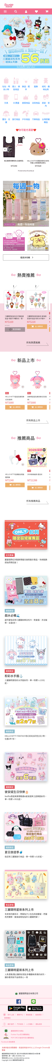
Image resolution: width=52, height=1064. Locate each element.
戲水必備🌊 (12, 615)
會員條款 (38, 1014)
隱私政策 (39, 1024)
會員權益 (7, 1018)
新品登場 (10, 904)
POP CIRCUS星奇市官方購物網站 (22, 1037)
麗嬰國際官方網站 (17, 1031)
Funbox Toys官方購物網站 (20, 1034)
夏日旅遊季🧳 (14, 852)
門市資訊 (20, 1024)
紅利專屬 (10, 555)
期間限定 (10, 610)
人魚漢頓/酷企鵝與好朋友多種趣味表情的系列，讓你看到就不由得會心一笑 (25, 976)
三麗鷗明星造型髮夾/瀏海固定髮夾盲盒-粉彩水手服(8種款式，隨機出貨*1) (36, 317)
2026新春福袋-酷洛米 (34, 474)
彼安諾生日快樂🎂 (17, 792)
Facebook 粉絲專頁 (8, 1042)
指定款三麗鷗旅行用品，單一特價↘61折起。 (24, 856)
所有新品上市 (33, 420)
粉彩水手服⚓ (14, 676)
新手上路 (11, 1014)
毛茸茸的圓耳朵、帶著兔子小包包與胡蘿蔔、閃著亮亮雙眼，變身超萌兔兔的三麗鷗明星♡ (26, 915)
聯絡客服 (29, 1014)
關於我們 (11, 1024)
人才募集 (29, 1024)
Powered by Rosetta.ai (26, 171)
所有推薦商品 (33, 501)
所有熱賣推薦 (33, 342)
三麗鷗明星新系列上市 (19, 909)
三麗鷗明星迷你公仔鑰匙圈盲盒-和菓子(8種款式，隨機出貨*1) (14, 317)
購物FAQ (20, 1014)
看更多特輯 (25, 257)
